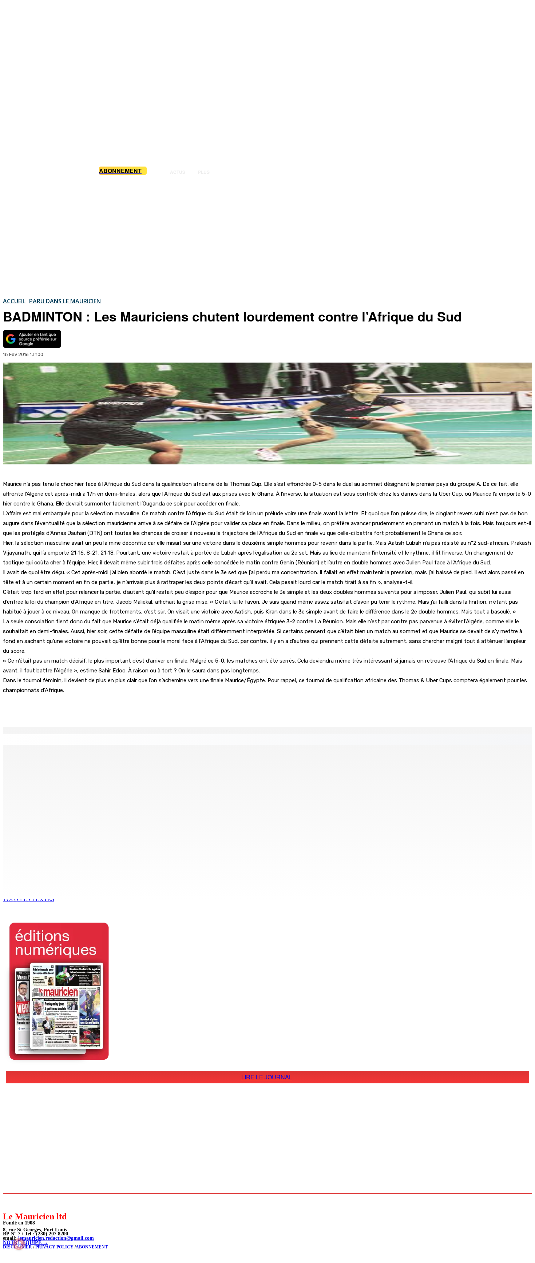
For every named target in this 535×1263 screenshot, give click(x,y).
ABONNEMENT (92, 1247)
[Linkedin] (42, 1202)
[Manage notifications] (19, 1244)
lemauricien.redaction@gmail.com (56, 1238)
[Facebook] (76, 708)
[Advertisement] (267, 236)
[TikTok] (58, 1202)
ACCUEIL (14, 301)
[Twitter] (102, 708)
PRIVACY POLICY (54, 1247)
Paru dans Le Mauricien (65, 301)
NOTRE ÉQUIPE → (25, 1242)
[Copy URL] (128, 708)
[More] (154, 708)
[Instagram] (25, 1202)
